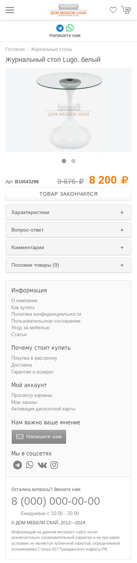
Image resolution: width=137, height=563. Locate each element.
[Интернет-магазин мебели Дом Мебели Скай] (68, 10)
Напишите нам (43, 436)
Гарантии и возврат (32, 372)
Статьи (19, 334)
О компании (24, 300)
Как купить (23, 307)
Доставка (21, 365)
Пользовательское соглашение (45, 321)
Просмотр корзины (31, 395)
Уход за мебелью (30, 327)
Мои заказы (24, 402)
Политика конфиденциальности (46, 314)
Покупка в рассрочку (34, 358)
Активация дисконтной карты (43, 409)
